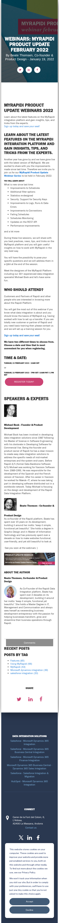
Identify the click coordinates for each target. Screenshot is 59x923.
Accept (29, 901)
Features (17, 660)
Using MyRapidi (21, 663)
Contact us (31, 827)
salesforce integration (24, 673)
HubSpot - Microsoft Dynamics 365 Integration (29, 783)
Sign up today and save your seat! (22, 126)
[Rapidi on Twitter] (21, 837)
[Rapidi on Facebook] (38, 837)
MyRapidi (17, 666)
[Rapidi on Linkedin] (29, 837)
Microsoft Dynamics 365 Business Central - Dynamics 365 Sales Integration (29, 767)
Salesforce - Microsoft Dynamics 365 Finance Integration (29, 759)
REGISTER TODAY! (24, 382)
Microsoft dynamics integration (29, 670)
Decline (29, 910)
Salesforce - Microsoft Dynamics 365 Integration (29, 742)
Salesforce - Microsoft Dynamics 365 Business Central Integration (29, 751)
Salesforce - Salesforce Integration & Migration (30, 775)
